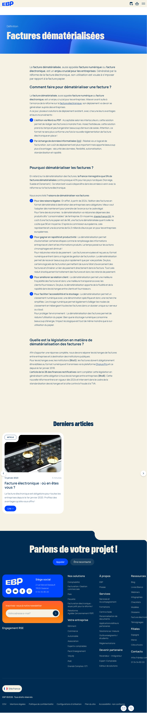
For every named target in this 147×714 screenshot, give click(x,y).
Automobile (73, 636)
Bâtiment (72, 626)
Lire (9, 508)
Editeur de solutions (108, 665)
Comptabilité (74, 582)
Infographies (136, 597)
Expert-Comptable (107, 660)
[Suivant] (143, 473)
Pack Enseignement (77, 651)
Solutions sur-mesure (109, 631)
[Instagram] (29, 591)
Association (73, 641)
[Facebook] (22, 591)
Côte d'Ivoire (137, 644)
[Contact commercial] (131, 3)
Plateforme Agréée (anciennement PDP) (81, 612)
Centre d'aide (105, 611)
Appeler (60, 561)
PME (70, 661)
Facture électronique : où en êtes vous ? (32, 485)
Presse (102, 587)
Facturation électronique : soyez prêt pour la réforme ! (80, 605)
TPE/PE (71, 656)
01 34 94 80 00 (138, 662)
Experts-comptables (77, 646)
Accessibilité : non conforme (112, 704)
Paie (70, 594)
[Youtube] (15, 591)
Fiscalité (71, 599)
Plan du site (90, 704)
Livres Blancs (137, 587)
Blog (133, 582)
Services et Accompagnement (107, 600)
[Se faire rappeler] (123, 708)
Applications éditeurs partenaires (109, 624)
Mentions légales (17, 704)
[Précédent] (3, 473)
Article (10, 437)
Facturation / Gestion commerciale (77, 587)
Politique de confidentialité (41, 704)
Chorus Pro (102, 364)
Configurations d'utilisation (69, 704)
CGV (4, 704)
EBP (101, 582)
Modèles (135, 607)
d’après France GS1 (102, 216)
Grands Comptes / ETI (77, 666)
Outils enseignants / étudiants (108, 637)
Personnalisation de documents (108, 617)
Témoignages (137, 622)
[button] (143, 3)
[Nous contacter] (131, 708)
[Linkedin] (8, 591)
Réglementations (107, 643)
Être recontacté (82, 561)
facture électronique (71, 103)
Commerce (73, 631)
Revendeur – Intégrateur (110, 655)
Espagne (135, 634)
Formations (104, 606)
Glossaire (135, 612)
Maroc (134, 639)
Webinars (135, 592)
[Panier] (137, 3)
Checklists (136, 602)
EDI (79, 141)
